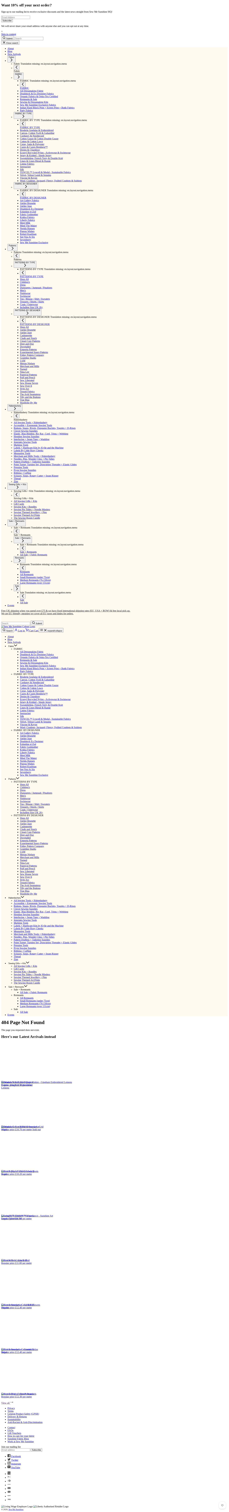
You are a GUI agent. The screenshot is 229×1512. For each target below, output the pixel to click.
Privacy (11, 1408)
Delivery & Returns (17, 1416)
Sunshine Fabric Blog (18, 1438)
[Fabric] (16, 67)
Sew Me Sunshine (16, 1509)
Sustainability (14, 1419)
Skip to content (8, 34)
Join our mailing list (11, 1447)
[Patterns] (16, 256)
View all (5, 1403)
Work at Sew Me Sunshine (20, 1441)
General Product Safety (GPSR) (23, 1414)
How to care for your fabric (20, 1436)
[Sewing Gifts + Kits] (16, 494)
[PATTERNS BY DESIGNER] (23, 320)
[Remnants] (23, 568)
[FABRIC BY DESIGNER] (23, 194)
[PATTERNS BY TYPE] (23, 273)
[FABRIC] (23, 84)
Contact (11, 1427)
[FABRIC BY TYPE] (23, 124)
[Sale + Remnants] (16, 531)
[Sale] (23, 596)
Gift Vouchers (14, 1433)
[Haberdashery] (16, 416)
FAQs (10, 1430)
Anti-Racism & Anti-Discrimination (25, 1422)
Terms (10, 1411)
